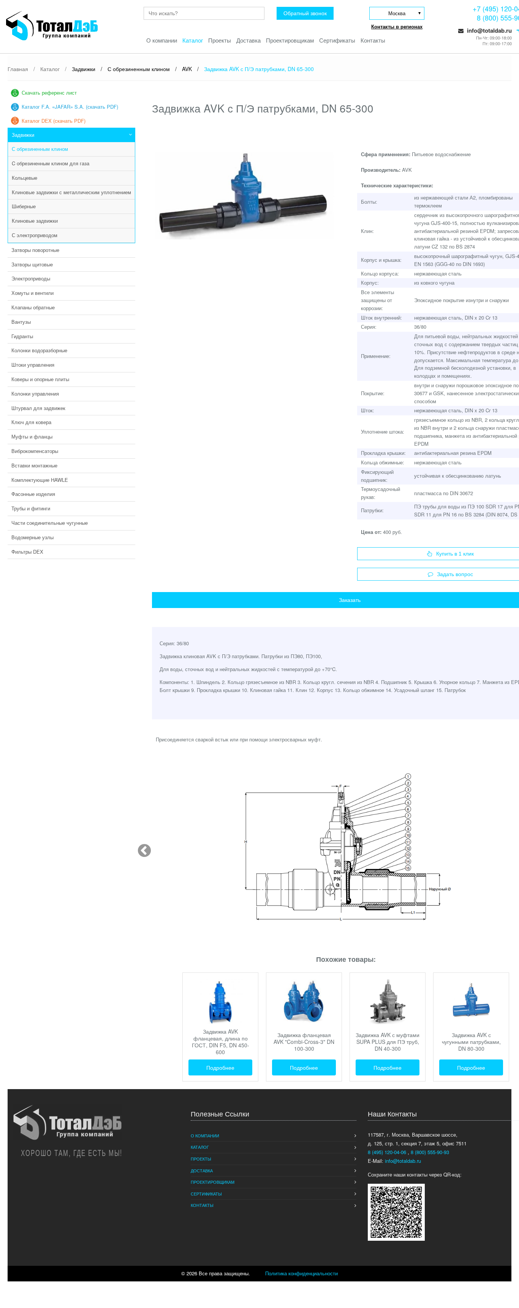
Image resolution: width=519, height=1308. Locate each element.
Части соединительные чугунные (49, 522)
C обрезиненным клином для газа (50, 163)
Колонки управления (35, 393)
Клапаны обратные (33, 307)
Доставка (248, 40)
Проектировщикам (290, 40)
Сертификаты (337, 40)
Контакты (373, 40)
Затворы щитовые (32, 264)
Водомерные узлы (32, 537)
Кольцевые (24, 177)
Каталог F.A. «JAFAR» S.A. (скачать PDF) (70, 106)
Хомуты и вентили (32, 292)
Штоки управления (32, 364)
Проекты (219, 40)
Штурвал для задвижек (38, 408)
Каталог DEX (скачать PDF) (53, 120)
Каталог (192, 40)
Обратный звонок (305, 13)
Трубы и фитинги (30, 508)
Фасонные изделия (33, 493)
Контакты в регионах (396, 26)
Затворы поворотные (35, 249)
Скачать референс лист (49, 92)
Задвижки (23, 134)
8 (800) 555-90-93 (430, 1152)
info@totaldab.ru (488, 30)
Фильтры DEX (27, 551)
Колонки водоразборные (39, 350)
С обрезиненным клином (40, 148)
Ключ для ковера (31, 422)
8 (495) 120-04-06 (388, 1152)
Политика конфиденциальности (301, 1273)
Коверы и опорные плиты (40, 379)
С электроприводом (34, 235)
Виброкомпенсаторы (34, 450)
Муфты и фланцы (31, 436)
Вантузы (21, 321)
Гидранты (22, 336)
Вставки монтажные (34, 465)
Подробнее (220, 1067)
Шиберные (24, 206)
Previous (140, 847)
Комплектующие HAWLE (39, 479)
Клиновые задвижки (35, 220)
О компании (161, 40)
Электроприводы (30, 278)
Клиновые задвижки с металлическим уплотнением (71, 192)
